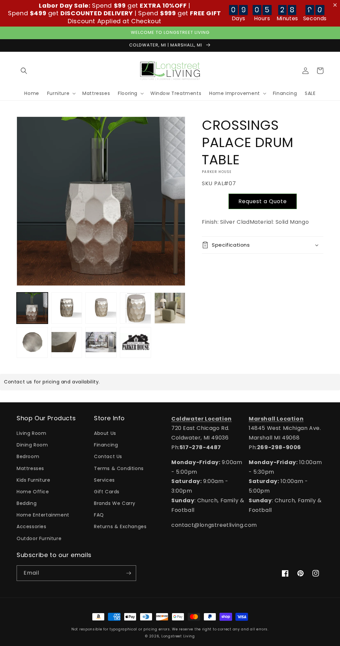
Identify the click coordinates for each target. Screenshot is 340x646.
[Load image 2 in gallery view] (66, 308)
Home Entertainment (43, 515)
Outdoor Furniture (39, 538)
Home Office (33, 491)
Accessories (31, 526)
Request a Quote (262, 201)
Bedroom (28, 456)
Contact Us (108, 456)
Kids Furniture (33, 480)
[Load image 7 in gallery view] (66, 342)
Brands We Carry (114, 503)
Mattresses (30, 468)
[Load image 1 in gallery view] (32, 308)
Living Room (31, 433)
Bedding (27, 503)
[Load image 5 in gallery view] (170, 308)
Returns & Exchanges (120, 526)
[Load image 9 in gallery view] (135, 342)
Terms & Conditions (119, 468)
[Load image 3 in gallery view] (101, 308)
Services (104, 480)
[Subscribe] (128, 573)
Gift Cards (107, 491)
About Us (105, 433)
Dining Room (32, 445)
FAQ (99, 515)
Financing (106, 445)
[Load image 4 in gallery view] (135, 308)
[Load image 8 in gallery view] (101, 342)
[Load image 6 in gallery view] (32, 342)
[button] (24, 70)
